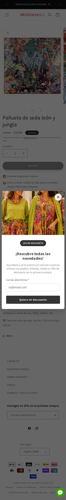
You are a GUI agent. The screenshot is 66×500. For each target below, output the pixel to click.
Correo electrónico (17, 279)
